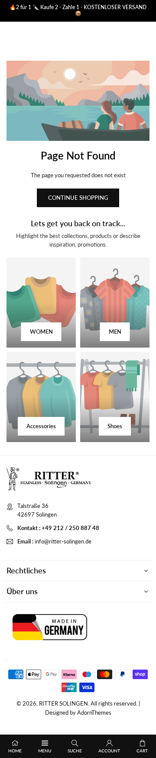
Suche (75, 750)
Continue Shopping (78, 197)
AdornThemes (94, 712)
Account (109, 750)
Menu (44, 750)
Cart (142, 750)
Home (15, 750)
